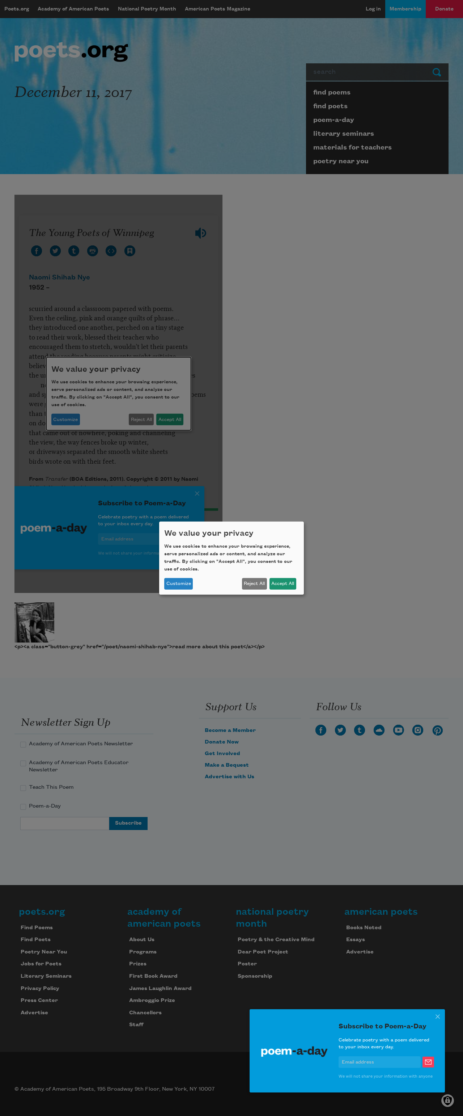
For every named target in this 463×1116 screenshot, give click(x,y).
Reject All (254, 583)
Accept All (282, 583)
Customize (178, 583)
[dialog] (231, 557)
